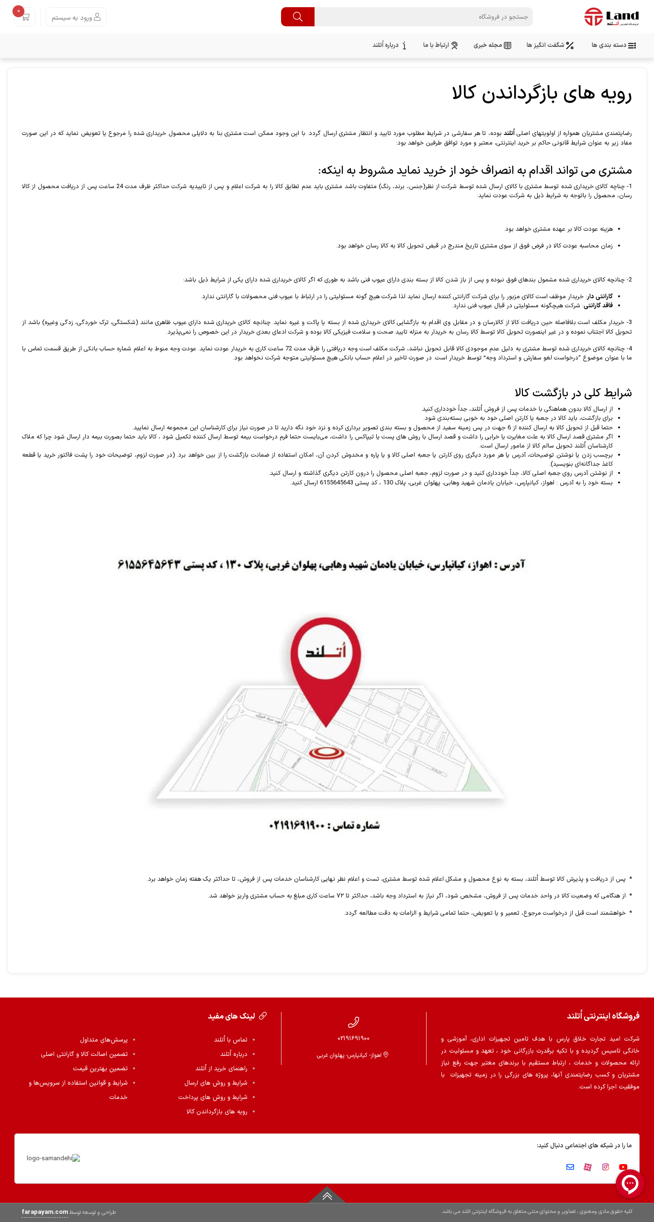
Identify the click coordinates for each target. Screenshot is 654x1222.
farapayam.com (45, 1212)
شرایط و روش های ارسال (216, 1083)
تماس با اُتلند (231, 1040)
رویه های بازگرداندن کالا (217, 1112)
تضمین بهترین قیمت (100, 1069)
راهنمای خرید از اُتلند (221, 1069)
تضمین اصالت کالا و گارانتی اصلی (84, 1054)
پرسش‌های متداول (104, 1040)
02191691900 (354, 1038)
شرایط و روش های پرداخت (213, 1097)
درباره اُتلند (234, 1054)
